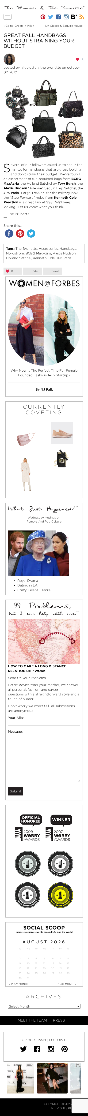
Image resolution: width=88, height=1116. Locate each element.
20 (52, 968)
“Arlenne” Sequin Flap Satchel (52, 188)
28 (60, 973)
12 (44, 963)
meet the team (32, 1020)
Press (59, 1020)
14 (60, 963)
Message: (15, 731)
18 (36, 968)
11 (36, 963)
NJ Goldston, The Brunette (41, 67)
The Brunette (26, 248)
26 (44, 973)
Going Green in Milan (19, 25)
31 (28, 978)
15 (68, 963)
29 (68, 973)
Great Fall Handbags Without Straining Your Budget (39, 40)
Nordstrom (15, 253)
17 (28, 968)
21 (60, 968)
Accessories (48, 248)
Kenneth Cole (44, 258)
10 (28, 963)
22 (68, 968)
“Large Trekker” (32, 193)
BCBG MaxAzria (38, 253)
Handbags (68, 248)
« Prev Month (18, 983)
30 (20, 978)
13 (53, 963)
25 (36, 973)
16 (20, 968)
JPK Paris (63, 258)
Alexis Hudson (64, 253)
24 (28, 973)
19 (44, 968)
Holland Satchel (39, 183)
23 (20, 973)
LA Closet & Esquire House (64, 25)
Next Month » (67, 983)
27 (52, 973)
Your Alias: (16, 718)
